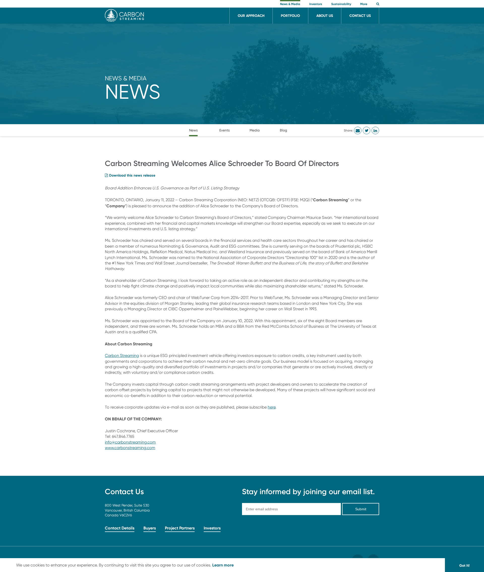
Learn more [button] (223, 564)
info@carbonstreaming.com (130, 442)
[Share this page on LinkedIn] (375, 130)
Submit (360, 509)
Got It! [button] (464, 565)
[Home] (124, 20)
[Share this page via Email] (357, 130)
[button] (377, 4)
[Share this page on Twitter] (366, 130)
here (272, 407)
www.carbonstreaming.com (130, 447)
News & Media (125, 78)
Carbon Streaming (122, 355)
